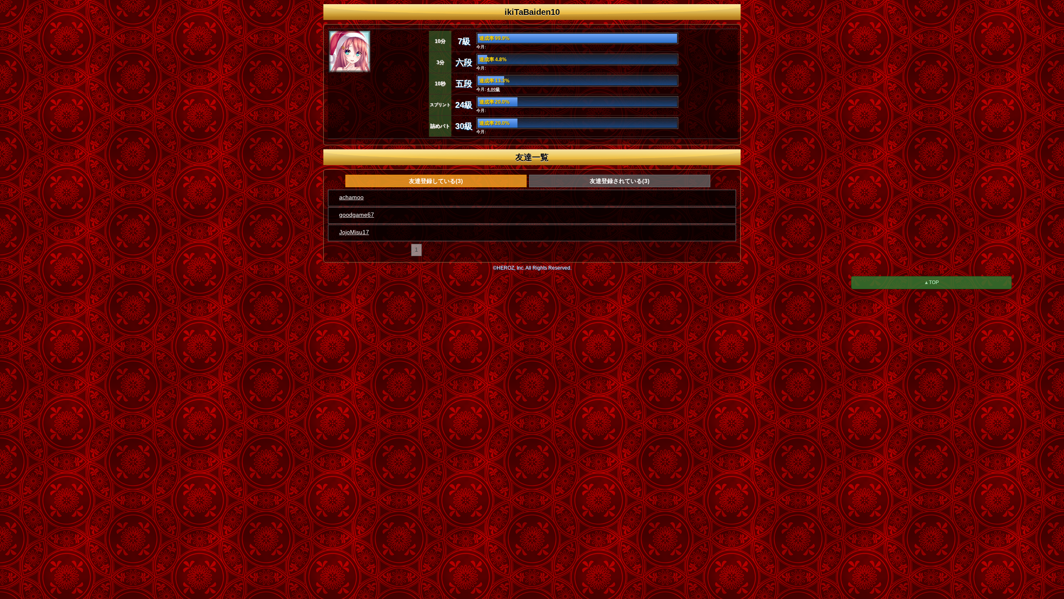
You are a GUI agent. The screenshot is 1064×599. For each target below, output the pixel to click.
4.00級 (493, 89)
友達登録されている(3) (620, 181)
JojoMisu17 (354, 232)
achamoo (351, 197)
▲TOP (931, 282)
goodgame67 (356, 214)
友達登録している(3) (436, 181)
